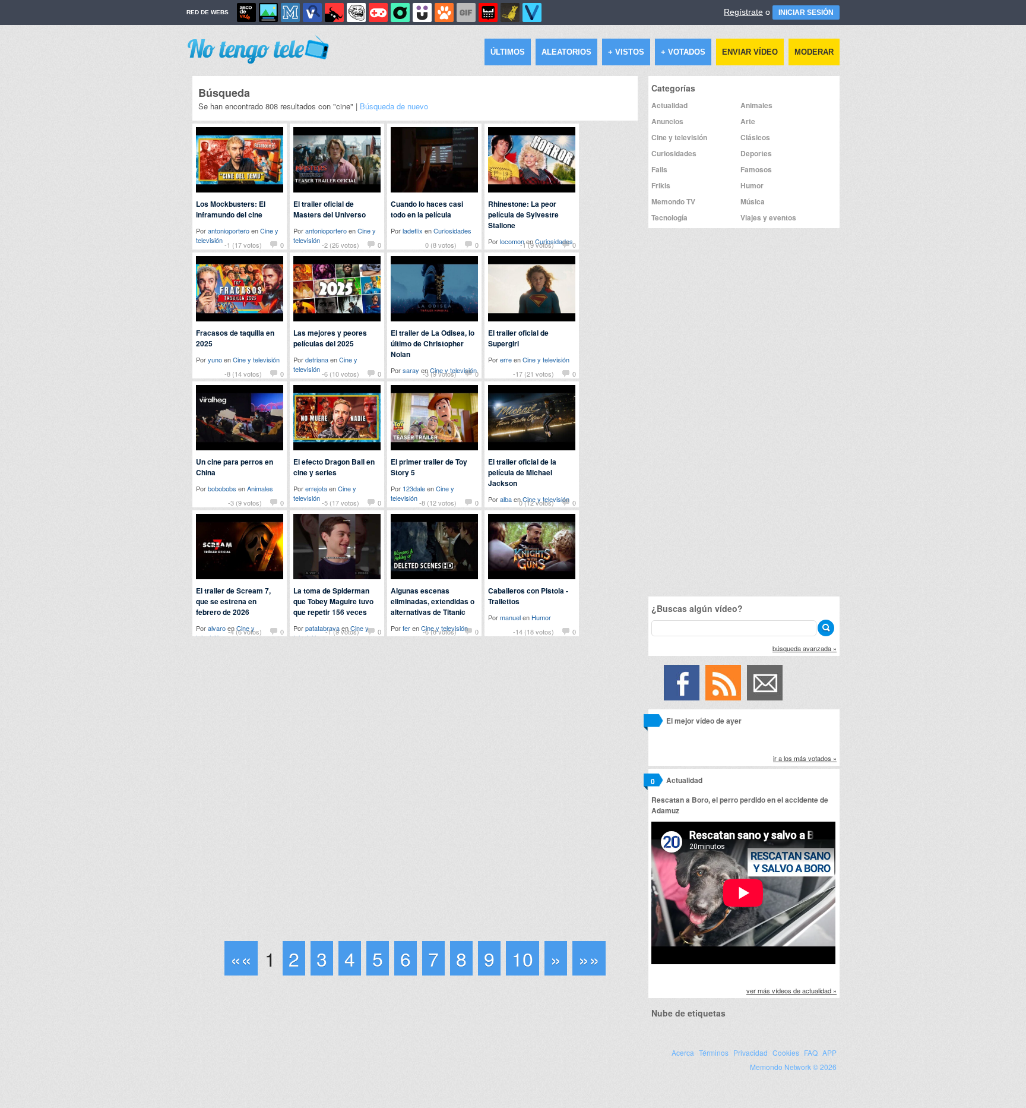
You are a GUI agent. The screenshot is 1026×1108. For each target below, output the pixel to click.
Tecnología (669, 217)
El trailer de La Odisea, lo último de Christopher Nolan (432, 343)
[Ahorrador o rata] (510, 12)
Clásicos (755, 137)
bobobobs (222, 488)
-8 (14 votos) (243, 373)
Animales (260, 488)
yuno (215, 359)
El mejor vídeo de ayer (704, 720)
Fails (659, 169)
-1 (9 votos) (537, 245)
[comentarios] (653, 723)
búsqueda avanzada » (804, 648)
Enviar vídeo (750, 52)
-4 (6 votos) (245, 631)
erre (506, 359)
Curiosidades (452, 230)
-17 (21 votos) (533, 373)
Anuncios (667, 121)
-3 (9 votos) (440, 373)
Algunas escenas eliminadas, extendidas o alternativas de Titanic (432, 601)
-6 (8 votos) (440, 631)
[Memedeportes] (290, 12)
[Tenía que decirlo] (488, 12)
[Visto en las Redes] (312, 12)
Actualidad (669, 105)
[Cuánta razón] (268, 12)
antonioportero (228, 230)
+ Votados (683, 52)
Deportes (756, 153)
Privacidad (750, 1052)
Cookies (785, 1052)
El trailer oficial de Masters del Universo (329, 209)
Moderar (814, 52)
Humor (541, 617)
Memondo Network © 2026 (793, 1067)
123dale (414, 488)
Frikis (660, 185)
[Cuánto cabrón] (356, 12)
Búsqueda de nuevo (394, 106)
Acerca (683, 1052)
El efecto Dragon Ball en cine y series (334, 467)
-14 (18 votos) (533, 631)
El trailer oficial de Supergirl (518, 338)
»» (589, 958)
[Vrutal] (378, 12)
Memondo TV (673, 201)
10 (522, 958)
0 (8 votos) (441, 245)
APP (829, 1052)
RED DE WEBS (207, 12)
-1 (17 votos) (243, 245)
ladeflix (413, 230)
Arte (747, 121)
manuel (510, 617)
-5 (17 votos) (340, 502)
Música (752, 201)
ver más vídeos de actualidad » (791, 990)
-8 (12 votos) (438, 502)
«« (241, 958)
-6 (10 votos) (340, 373)
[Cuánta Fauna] (444, 12)
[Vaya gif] (466, 12)
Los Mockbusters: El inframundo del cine (230, 209)
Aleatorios (566, 52)
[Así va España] (334, 12)
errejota (316, 488)
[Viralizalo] (532, 12)
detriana (316, 359)
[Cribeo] (400, 12)
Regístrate (743, 12)
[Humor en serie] (422, 12)
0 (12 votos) (536, 502)
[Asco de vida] (246, 12)
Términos (714, 1052)
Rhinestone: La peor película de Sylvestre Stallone (523, 214)
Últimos (507, 52)
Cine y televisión (256, 359)
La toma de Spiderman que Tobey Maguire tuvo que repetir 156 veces (333, 601)
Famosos (756, 169)
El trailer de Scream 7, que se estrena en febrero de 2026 (233, 601)
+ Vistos (626, 52)
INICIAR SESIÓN (806, 12)
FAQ (811, 1052)
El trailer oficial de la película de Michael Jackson (522, 472)
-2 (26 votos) (340, 245)
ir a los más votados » (805, 758)
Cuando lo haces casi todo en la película (427, 209)
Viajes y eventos (768, 217)
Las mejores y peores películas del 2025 (330, 338)
